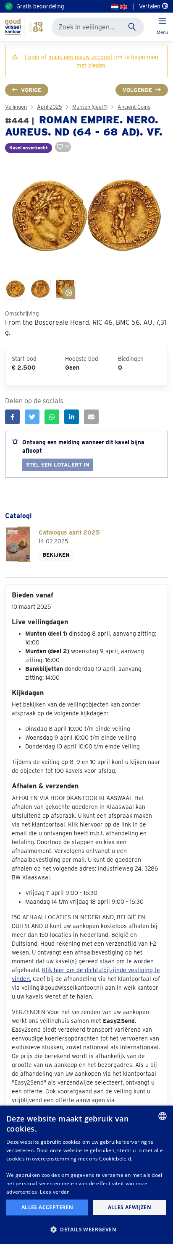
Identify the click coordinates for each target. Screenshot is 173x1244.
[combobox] (162, 1116)
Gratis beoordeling (40, 6)
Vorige (31, 90)
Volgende (137, 90)
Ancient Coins (134, 107)
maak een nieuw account (80, 57)
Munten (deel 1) (89, 107)
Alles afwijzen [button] (130, 1207)
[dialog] (86, 1175)
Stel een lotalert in (57, 465)
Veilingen (16, 107)
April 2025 (49, 107)
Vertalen (150, 6)
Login (32, 57)
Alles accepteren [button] (47, 1207)
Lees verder (54, 1191)
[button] (86, 1229)
